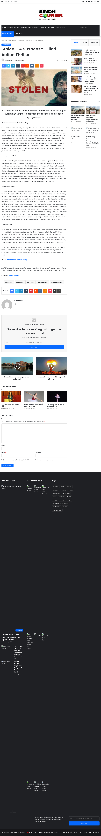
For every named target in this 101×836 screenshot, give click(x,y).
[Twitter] (8, 66)
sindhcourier (57, 282)
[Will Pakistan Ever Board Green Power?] (78, 110)
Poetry (69, 500)
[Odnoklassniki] (37, 66)
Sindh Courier (33, 832)
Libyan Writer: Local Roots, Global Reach (91, 60)
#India (63, 486)
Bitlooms (55, 832)
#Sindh (71, 490)
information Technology (57, 27)
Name (3, 445)
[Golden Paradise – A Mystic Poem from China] (76, 70)
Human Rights (26, 27)
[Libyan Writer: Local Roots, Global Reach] (76, 61)
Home (4, 27)
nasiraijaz (8, 60)
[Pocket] (41, 66)
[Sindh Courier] (50, 14)
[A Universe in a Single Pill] (37, 489)
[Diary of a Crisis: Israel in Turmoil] (30, 707)
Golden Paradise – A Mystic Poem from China (91, 70)
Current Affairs (13, 27)
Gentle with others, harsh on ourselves (77, 139)
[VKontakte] (32, 66)
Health (43, 27)
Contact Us (19, 33)
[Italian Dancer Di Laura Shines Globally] (57, 396)
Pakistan (62, 500)
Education (36, 27)
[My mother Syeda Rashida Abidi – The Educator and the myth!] (76, 89)
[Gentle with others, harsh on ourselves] (78, 131)
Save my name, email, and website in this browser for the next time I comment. (28, 460)
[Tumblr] (18, 66)
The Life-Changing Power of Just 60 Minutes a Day (90, 79)
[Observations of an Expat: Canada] (37, 707)
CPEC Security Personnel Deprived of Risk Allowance (92, 119)
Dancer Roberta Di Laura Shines (10, 405)
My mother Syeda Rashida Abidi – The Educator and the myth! (91, 89)
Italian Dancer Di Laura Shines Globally (55, 405)
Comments (94, 43)
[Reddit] (27, 66)
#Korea (69, 486)
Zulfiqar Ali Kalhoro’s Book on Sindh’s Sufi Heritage (18, 650)
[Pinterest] (23, 66)
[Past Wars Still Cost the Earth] (45, 490)
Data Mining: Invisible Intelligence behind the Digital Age (92, 141)
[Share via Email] (55, 291)
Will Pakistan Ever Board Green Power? (77, 118)
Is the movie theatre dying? (17, 260)
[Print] (59, 291)
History (69, 496)
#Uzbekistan (56, 493)
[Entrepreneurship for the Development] (45, 637)
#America (55, 486)
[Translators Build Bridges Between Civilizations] (45, 786)
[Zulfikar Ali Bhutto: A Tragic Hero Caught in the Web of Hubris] (6, 734)
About (80, 832)
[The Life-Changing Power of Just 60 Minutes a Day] (76, 79)
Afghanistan (66, 493)
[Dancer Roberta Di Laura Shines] (11, 396)
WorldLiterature (57, 510)
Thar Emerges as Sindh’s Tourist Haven (91, 51)
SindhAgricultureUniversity (60, 503)
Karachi (55, 500)
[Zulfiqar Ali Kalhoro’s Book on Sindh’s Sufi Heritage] (6, 649)
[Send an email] (11, 60)
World (90, 832)
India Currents (13, 275)
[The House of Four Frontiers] (30, 558)
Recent (84, 43)
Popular (75, 43)
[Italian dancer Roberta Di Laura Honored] (34, 396)
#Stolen (31, 282)
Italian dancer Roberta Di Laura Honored (33, 405)
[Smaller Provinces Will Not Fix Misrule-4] (30, 785)
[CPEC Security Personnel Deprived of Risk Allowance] (93, 110)
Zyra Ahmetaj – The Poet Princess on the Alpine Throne (10, 637)
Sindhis (65, 506)
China (54, 496)
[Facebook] (4, 66)
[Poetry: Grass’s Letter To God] (37, 786)
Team (85, 832)
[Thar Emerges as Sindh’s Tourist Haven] (76, 52)
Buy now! (96, 832)
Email (3, 452)
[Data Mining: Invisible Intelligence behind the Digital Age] (93, 131)
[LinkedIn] (13, 66)
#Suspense (43, 282)
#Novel (64, 490)
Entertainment (7, 33)
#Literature (56, 490)
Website (38, 452)
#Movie (20, 282)
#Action (9, 282)
